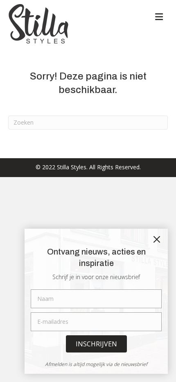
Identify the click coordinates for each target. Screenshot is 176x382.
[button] (96, 343)
